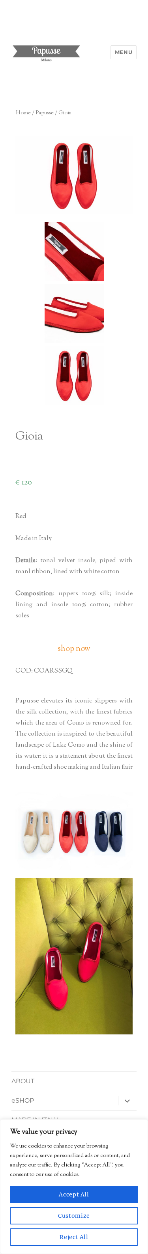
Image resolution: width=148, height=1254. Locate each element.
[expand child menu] (127, 1100)
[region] (74, 1186)
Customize (74, 1215)
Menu (123, 52)
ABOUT (22, 1081)
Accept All (74, 1194)
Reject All (74, 1237)
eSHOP (22, 1100)
